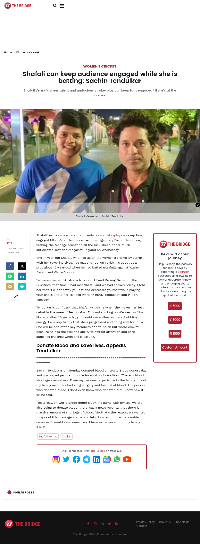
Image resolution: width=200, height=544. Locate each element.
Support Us (182, 522)
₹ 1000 (175, 333)
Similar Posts (23, 492)
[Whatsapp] (10, 276)
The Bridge (98, 450)
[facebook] (10, 266)
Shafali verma (47, 436)
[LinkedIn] (22, 276)
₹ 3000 (175, 319)
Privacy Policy (145, 522)
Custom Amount (175, 347)
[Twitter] (22, 266)
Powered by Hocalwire (112, 534)
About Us (165, 522)
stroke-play (111, 235)
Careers (141, 526)
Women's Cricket (100, 66)
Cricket (66, 436)
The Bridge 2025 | (85, 534)
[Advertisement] (100, 35)
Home (8, 52)
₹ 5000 (175, 306)
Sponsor (183, 272)
